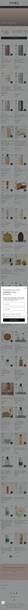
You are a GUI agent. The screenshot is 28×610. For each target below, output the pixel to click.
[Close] (25, 288)
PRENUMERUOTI (14, 320)
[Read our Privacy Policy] (24, 316)
